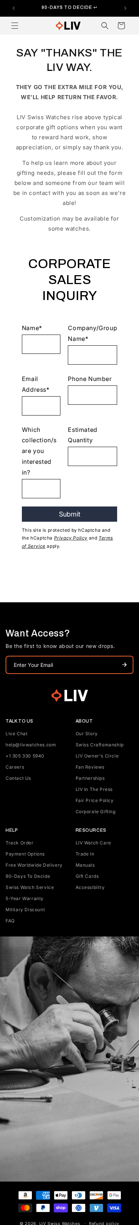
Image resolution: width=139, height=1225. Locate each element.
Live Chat (16, 733)
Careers (15, 767)
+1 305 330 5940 (25, 756)
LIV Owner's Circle (97, 756)
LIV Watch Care (93, 843)
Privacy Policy (70, 538)
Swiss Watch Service (30, 887)
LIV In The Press (94, 789)
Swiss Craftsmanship (100, 744)
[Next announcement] (125, 8)
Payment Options (25, 854)
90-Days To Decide (28, 876)
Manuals (85, 865)
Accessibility (90, 887)
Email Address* (36, 384)
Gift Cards (87, 876)
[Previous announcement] (14, 8)
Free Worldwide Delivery (34, 865)
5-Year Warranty (25, 898)
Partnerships (90, 778)
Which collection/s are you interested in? (39, 451)
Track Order (20, 843)
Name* (32, 328)
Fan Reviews (90, 767)
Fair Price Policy (95, 800)
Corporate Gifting (96, 811)
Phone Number (90, 378)
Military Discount (25, 909)
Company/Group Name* (92, 333)
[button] (15, 25)
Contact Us (18, 778)
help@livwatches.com (31, 744)
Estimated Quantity (82, 435)
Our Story (87, 733)
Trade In (85, 854)
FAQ (10, 920)
